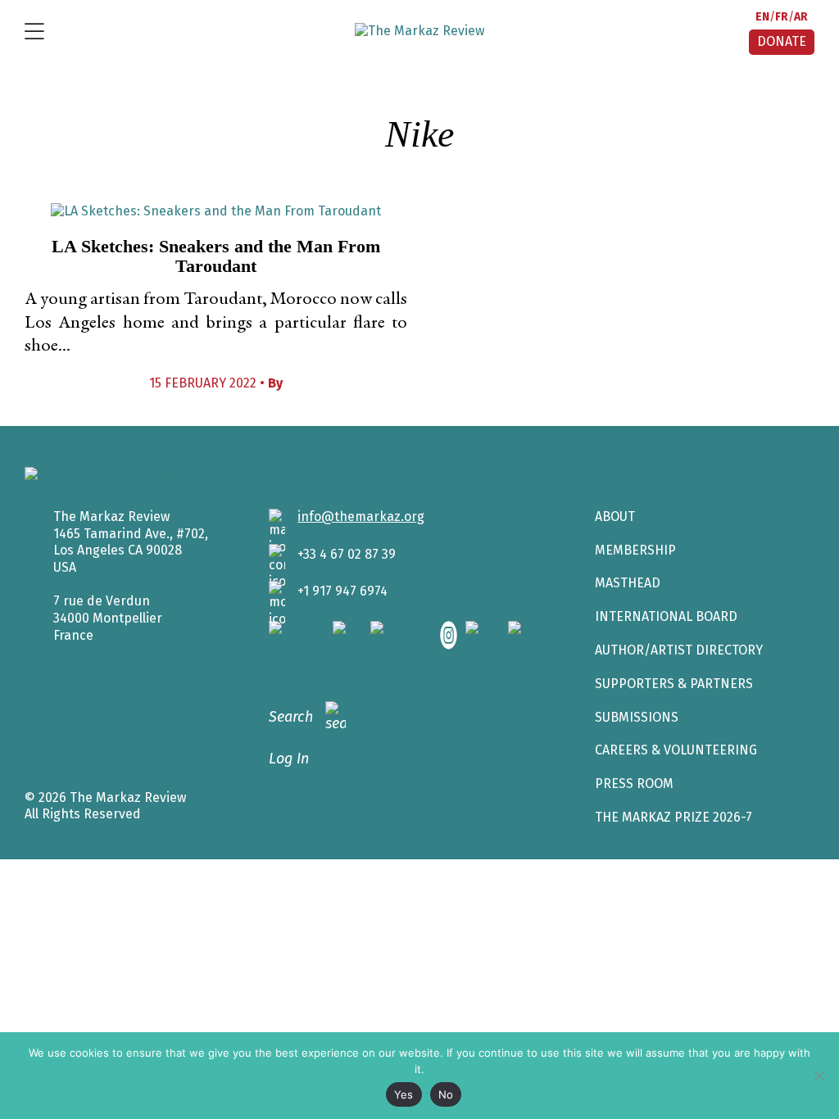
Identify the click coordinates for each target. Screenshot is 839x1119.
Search (291, 717)
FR (781, 17)
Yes (404, 1094)
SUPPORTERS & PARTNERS (674, 683)
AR (801, 17)
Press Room (634, 783)
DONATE (781, 41)
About (615, 516)
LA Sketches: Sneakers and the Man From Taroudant (216, 256)
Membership (635, 550)
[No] (818, 1075)
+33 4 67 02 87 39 (346, 554)
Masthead (627, 583)
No (446, 1094)
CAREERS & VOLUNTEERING (676, 750)
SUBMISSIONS (636, 717)
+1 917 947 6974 (342, 591)
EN (762, 17)
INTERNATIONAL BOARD (666, 616)
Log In (289, 759)
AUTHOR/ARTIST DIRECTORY (679, 650)
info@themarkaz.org (360, 516)
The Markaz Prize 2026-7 (673, 817)
